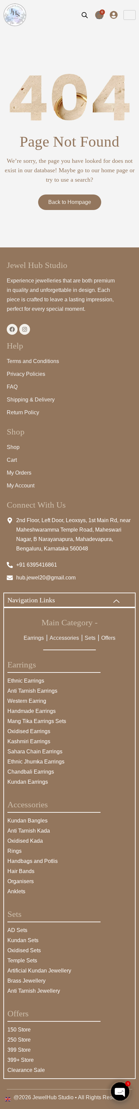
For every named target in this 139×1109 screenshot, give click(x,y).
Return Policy (23, 412)
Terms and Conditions (33, 361)
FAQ (12, 387)
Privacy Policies (26, 374)
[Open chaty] (120, 1091)
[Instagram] (24, 329)
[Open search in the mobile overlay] (84, 15)
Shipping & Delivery (31, 399)
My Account (20, 485)
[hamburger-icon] (129, 15)
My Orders (19, 473)
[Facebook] (12, 329)
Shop (13, 447)
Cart (12, 460)
